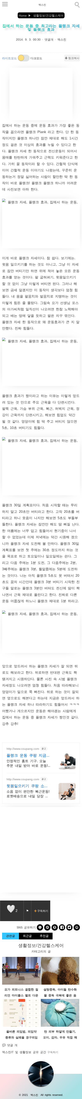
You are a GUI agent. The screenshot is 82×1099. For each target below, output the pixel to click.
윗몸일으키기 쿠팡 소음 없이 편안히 (27, 786)
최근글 (27, 935)
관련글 (10, 935)
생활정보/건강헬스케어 (41, 945)
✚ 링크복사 (72, 58)
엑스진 (42, 4)
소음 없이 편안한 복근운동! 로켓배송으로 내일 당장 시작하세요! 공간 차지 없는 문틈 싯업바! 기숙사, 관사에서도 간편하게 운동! (28, 794)
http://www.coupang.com (23, 748)
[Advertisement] (41, 94)
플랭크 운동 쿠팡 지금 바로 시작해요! (26, 755)
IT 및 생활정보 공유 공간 (28, 1051)
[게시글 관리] (28, 911)
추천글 (44, 935)
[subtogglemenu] (5, 4)
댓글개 (49, 39)
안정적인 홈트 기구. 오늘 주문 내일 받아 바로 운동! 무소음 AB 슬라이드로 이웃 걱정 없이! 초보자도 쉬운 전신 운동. (28, 763)
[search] (77, 4)
